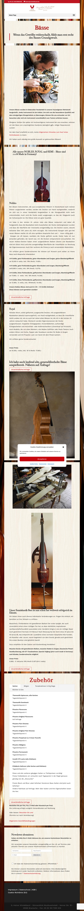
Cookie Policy (34, 464)
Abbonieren (36, 855)
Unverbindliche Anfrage (20, 297)
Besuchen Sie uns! (26, 812)
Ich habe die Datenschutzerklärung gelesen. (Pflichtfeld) (35, 864)
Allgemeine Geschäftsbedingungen (22, 821)
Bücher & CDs (18, 690)
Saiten (15, 686)
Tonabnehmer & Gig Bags (45, 686)
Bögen (26, 686)
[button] (63, 447)
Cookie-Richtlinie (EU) (17, 893)
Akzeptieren (42, 459)
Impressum (51, 464)
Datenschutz (43, 464)
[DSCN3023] (42, 508)
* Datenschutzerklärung (31, 873)
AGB (33, 890)
